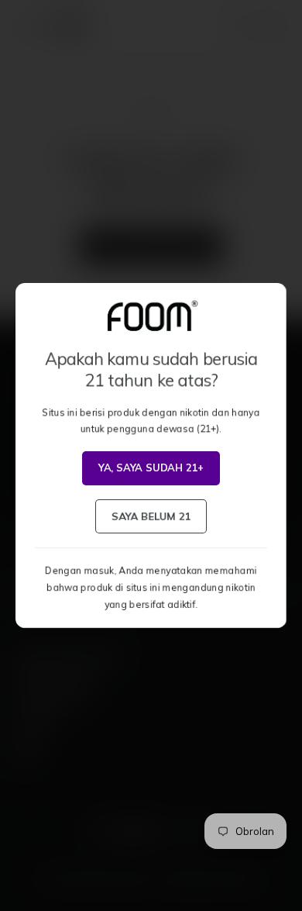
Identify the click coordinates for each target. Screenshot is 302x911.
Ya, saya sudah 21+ (151, 467)
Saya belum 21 (151, 515)
